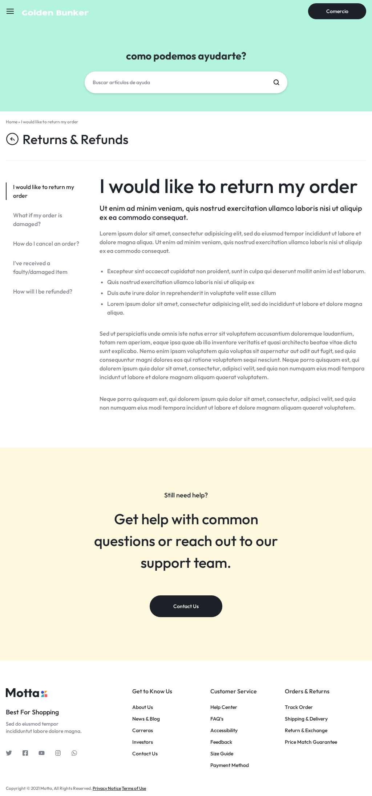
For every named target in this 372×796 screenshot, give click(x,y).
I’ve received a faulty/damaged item (40, 267)
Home (11, 121)
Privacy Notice (107, 788)
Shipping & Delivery (306, 719)
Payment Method (229, 765)
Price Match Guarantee (311, 742)
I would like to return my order (229, 185)
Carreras (142, 730)
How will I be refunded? (42, 291)
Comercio (337, 11)
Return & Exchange (306, 730)
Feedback (221, 742)
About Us (142, 707)
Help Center (223, 707)
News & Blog (146, 719)
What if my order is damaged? (37, 219)
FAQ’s (216, 719)
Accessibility (224, 730)
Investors (142, 742)
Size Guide (221, 754)
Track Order (299, 707)
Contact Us (145, 754)
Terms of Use (134, 788)
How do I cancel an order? (46, 243)
